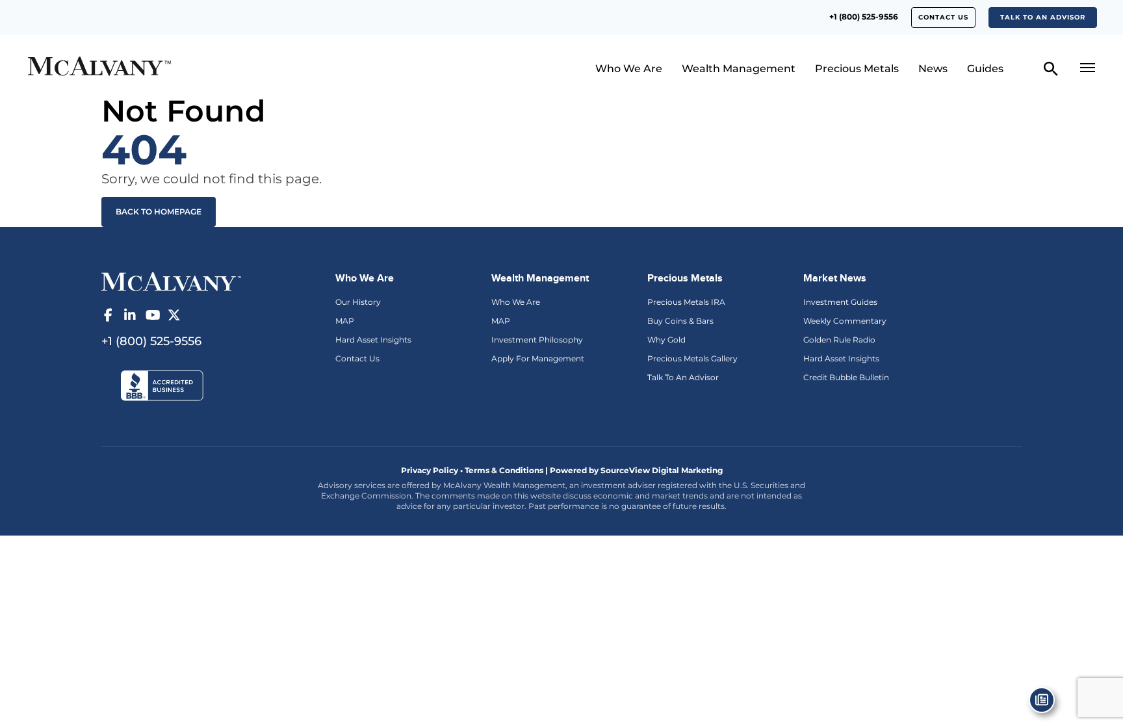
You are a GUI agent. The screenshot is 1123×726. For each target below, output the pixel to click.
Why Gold (666, 339)
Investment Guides (840, 302)
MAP (344, 321)
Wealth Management (738, 68)
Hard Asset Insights (373, 339)
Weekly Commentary (844, 321)
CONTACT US (943, 17)
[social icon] (107, 315)
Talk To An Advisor (683, 377)
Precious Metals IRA (686, 302)
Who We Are (628, 68)
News (933, 68)
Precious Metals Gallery (692, 358)
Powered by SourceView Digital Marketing (636, 470)
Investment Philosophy (537, 339)
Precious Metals (857, 68)
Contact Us (357, 358)
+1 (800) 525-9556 (863, 16)
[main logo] (155, 68)
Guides (985, 68)
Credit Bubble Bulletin (846, 377)
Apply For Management (537, 358)
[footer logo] (171, 281)
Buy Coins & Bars (680, 321)
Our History (358, 302)
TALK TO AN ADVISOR (1042, 17)
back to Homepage (158, 211)
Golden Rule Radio (839, 339)
